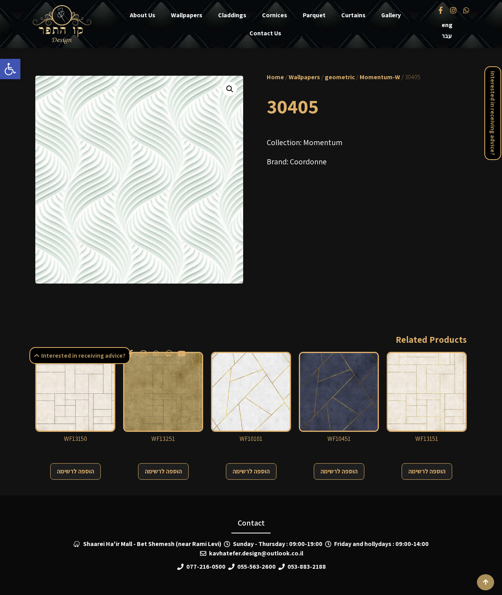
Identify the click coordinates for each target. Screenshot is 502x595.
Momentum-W (380, 77)
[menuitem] (447, 25)
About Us (142, 15)
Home (275, 77)
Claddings (232, 15)
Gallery (391, 15)
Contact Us (265, 33)
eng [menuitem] (447, 25)
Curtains (353, 15)
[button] (10, 69)
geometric (340, 77)
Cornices (274, 15)
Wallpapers (186, 15)
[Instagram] (453, 10)
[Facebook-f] (441, 10)
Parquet (314, 15)
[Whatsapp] (466, 10)
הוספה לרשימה (75, 471)
